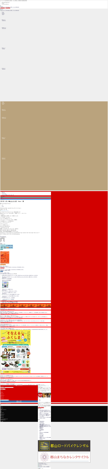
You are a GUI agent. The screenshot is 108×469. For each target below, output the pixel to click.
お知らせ (1, 197)
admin (3, 206)
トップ (1, 390)
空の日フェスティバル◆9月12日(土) (45, 414)
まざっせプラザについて (5, 2)
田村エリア (2, 415)
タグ (38, 388)
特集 (1, 198)
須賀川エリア (2, 395)
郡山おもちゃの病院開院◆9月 (44, 413)
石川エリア (2, 398)
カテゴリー (39, 386)
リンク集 (1, 421)
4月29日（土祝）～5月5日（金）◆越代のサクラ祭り (10, 302)
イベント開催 (2, 196)
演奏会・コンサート (3, 409)
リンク (3, 3)
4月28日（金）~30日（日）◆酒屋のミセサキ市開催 (10, 301)
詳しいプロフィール (41, 407)
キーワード (39, 385)
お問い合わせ (19, 401)
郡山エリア (2, 393)
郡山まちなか (11, 273)
